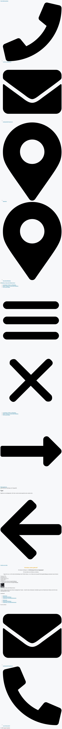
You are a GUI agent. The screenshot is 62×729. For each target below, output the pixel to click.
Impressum (5, 595)
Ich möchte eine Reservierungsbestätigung (8, 581)
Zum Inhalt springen (4, 1)
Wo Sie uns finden (6, 287)
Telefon (2, 580)
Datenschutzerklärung (7, 596)
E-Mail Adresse (3, 578)
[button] (31, 350)
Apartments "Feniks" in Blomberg (9, 284)
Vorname (2, 576)
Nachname (2, 577)
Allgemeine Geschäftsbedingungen (9, 598)
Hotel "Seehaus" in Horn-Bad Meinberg (10, 286)
